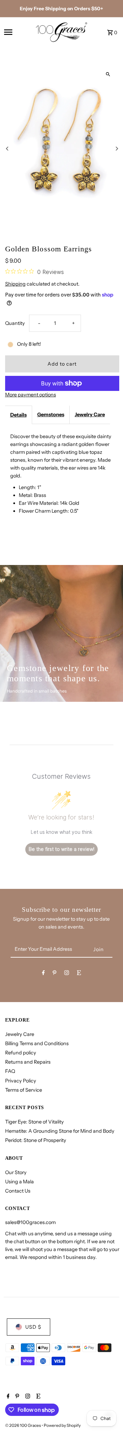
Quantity (15, 323)
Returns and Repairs (28, 1062)
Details (18, 415)
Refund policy (20, 1053)
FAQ (10, 1071)
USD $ (33, 1327)
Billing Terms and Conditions (37, 1043)
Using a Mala (19, 1182)
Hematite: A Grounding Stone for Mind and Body (59, 1131)
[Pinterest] (54, 974)
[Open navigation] (17, 32)
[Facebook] (43, 974)
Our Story (16, 1172)
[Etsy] (79, 974)
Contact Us (17, 1191)
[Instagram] (66, 974)
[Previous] (7, 148)
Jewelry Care (90, 414)
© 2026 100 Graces (23, 1425)
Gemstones (50, 414)
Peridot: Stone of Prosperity (35, 1140)
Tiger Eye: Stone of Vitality (34, 1122)
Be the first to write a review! (61, 849)
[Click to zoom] (108, 74)
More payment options (30, 395)
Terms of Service (23, 1090)
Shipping (15, 284)
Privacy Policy (20, 1081)
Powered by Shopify (62, 1425)
